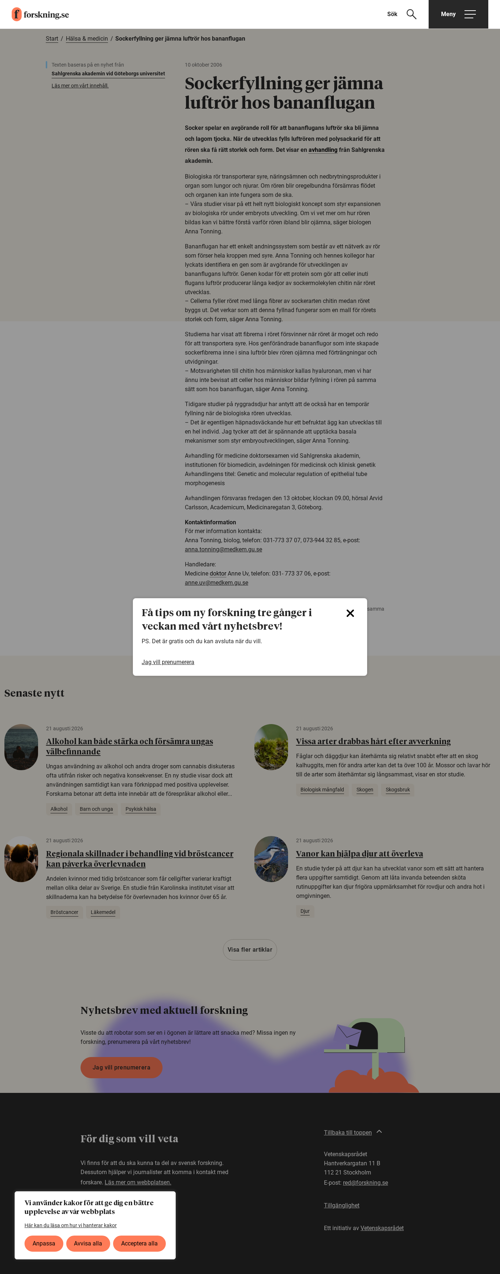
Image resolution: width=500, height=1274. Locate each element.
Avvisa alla (88, 1243)
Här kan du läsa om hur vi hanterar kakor (71, 1225)
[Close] (350, 613)
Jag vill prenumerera (168, 662)
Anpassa (44, 1243)
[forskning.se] (34, 14)
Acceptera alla (139, 1243)
